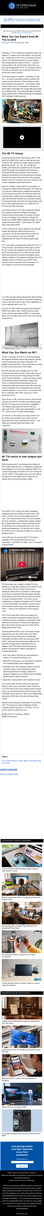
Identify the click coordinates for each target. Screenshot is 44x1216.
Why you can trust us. (25, 32)
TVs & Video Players (10, 761)
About (15, 1173)
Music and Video (30, 761)
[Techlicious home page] (22, 6)
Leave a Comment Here (9, 774)
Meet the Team (23, 1173)
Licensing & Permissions (35, 1175)
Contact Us (32, 1173)
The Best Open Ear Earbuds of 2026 (28, 21)
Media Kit (4, 1175)
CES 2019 (6, 763)
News (20, 761)
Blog (39, 761)
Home (10, 1173)
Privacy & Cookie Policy (27, 1180)
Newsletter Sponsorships (17, 1175)
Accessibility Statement (22, 1178)
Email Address (22, 1159)
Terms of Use (13, 1180)
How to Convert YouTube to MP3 (14, 1107)
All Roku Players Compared (23, 19)
